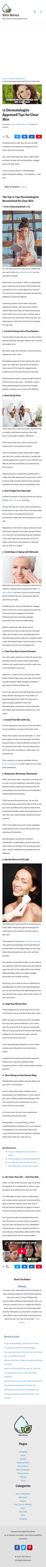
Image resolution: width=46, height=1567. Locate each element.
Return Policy (23, 1466)
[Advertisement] (23, 50)
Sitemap (23, 1477)
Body (23, 1515)
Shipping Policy (23, 1462)
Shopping (23, 1518)
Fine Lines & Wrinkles (23, 1504)
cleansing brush (25, 272)
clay (34, 735)
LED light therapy (31, 941)
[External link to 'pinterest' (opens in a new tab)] (29, 1547)
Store (23, 1480)
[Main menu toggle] (41, 12)
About (23, 1455)
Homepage (23, 1451)
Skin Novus (10, 15)
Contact (23, 1459)
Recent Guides (11, 1336)
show (23, 187)
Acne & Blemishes (18, 124)
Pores (23, 1508)
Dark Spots (23, 1497)
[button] (35, 12)
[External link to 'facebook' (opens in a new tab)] (17, 1547)
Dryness (23, 1501)
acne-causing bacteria (11, 763)
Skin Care (23, 1511)
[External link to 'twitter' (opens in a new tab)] (23, 1547)
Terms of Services (23, 1469)
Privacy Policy (23, 1473)
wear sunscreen (15, 500)
